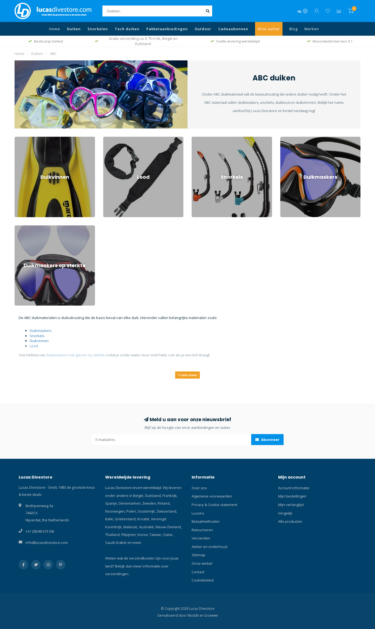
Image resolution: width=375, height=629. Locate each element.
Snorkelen (98, 28)
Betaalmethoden (206, 521)
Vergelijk (285, 513)
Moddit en (196, 615)
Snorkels (199, 139)
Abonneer (269, 439)
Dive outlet (269, 28)
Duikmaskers (291, 139)
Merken (311, 28)
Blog (293, 28)
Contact (198, 571)
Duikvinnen (24, 139)
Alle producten (290, 521)
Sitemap (198, 554)
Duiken (74, 28)
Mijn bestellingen (292, 496)
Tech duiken (127, 28)
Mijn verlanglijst (291, 504)
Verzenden (201, 538)
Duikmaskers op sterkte (34, 227)
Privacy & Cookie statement (214, 504)
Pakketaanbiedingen (167, 28)
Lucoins (198, 513)
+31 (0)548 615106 (40, 531)
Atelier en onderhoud (209, 546)
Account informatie (293, 487)
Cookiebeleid (203, 580)
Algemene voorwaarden (212, 496)
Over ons (199, 487)
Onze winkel (202, 563)
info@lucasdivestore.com (47, 542)
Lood (107, 139)
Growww (211, 615)
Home (54, 28)
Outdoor (203, 28)
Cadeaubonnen (233, 28)
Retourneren (202, 529)
